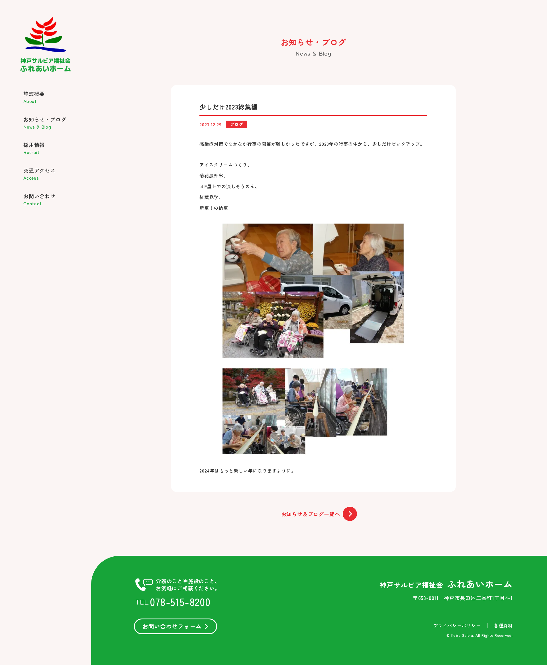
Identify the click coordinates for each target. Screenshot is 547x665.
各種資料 (503, 625)
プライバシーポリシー (457, 625)
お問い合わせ (39, 199)
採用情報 (34, 148)
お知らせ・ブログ (44, 122)
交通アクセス (39, 174)
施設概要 (34, 97)
